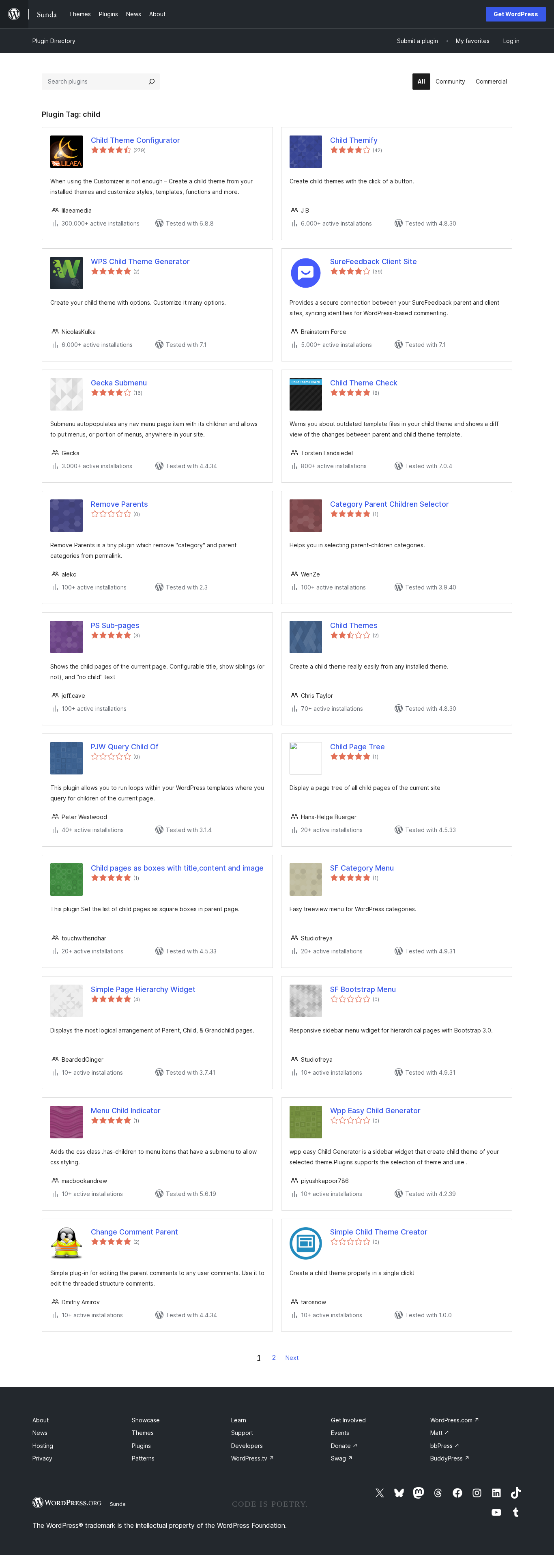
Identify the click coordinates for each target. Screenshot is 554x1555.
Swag (342, 1458)
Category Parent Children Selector (389, 504)
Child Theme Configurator (135, 140)
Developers (247, 1445)
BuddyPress (450, 1458)
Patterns (143, 1458)
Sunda (118, 1504)
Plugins (141, 1445)
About (40, 1420)
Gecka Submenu (119, 383)
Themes (143, 1432)
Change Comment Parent (134, 1232)
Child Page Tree (357, 746)
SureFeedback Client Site (373, 261)
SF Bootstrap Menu (363, 989)
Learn (238, 1420)
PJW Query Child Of (125, 746)
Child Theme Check (363, 383)
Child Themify (354, 140)
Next (292, 1357)
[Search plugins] (152, 81)
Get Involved (348, 1420)
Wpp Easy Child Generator (375, 1110)
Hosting (42, 1445)
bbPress (445, 1445)
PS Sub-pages (115, 625)
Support (242, 1432)
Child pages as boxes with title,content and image (177, 868)
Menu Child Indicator (126, 1110)
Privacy (42, 1458)
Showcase (146, 1420)
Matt (439, 1432)
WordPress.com (454, 1420)
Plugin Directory (53, 40)
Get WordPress (516, 14)
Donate (344, 1445)
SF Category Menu (362, 868)
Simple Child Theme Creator (378, 1232)
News (39, 1432)
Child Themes (354, 625)
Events (340, 1432)
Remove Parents (119, 504)
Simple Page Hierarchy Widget (143, 989)
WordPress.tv (252, 1458)
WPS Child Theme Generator (140, 261)
